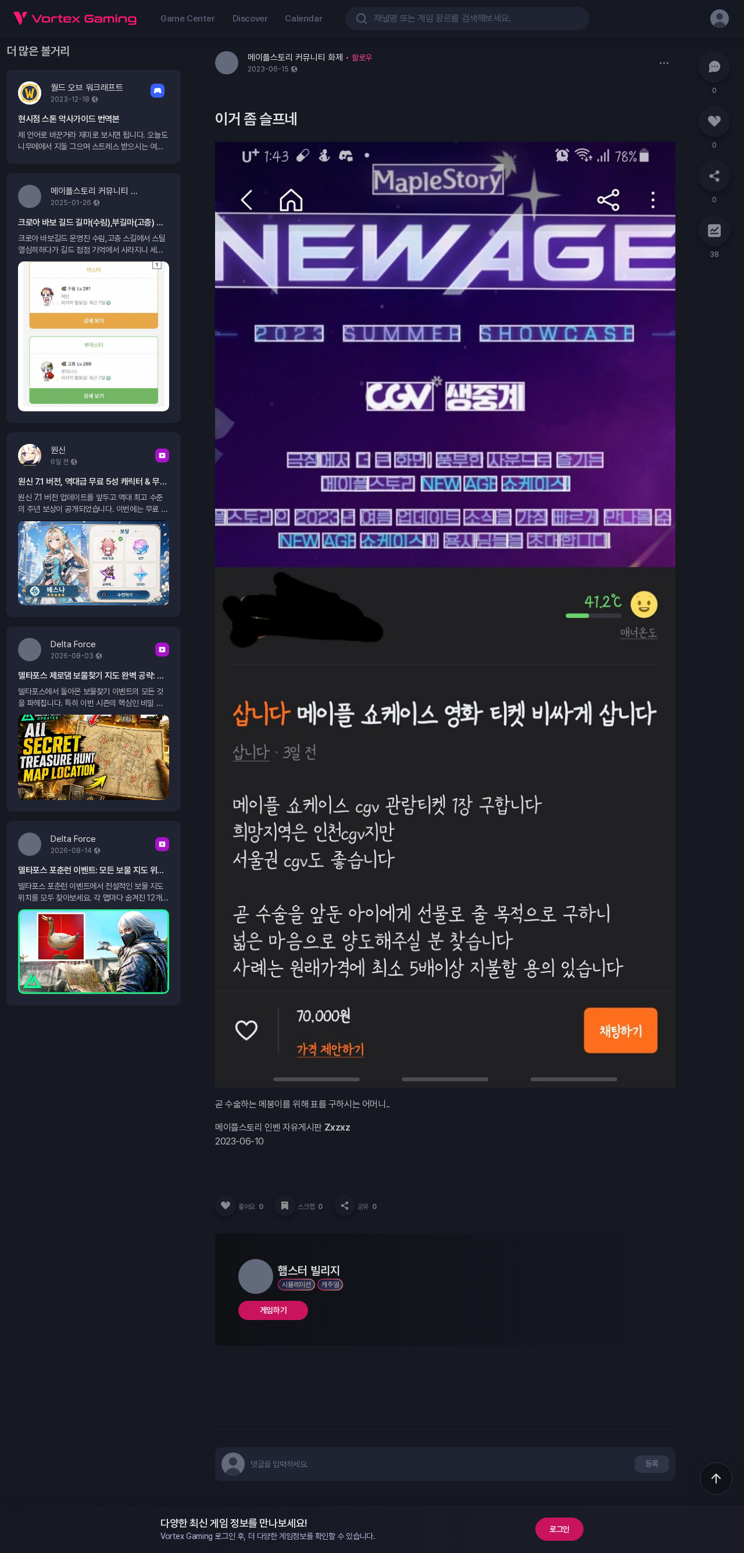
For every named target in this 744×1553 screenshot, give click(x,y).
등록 (652, 1463)
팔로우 (362, 57)
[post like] (225, 1205)
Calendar (303, 18)
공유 (367, 1207)
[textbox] (280, 1464)
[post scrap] (284, 1205)
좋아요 (250, 1207)
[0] (714, 67)
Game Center (187, 18)
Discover (250, 18)
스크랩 (310, 1207)
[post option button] (663, 62)
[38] (714, 230)
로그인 (559, 1529)
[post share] (344, 1205)
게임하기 (273, 1310)
